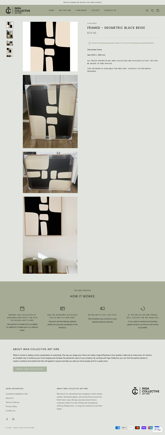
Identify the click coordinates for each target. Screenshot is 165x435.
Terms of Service (12, 402)
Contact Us (110, 10)
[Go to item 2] (9, 34)
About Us (10, 398)
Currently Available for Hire (17, 394)
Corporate (81, 10)
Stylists (96, 10)
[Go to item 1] (9, 25)
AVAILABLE (92, 23)
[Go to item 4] (9, 52)
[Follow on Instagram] (13, 419)
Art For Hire (65, 10)
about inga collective (29, 369)
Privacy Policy (11, 406)
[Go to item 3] (9, 43)
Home (51, 10)
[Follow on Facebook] (7, 419)
